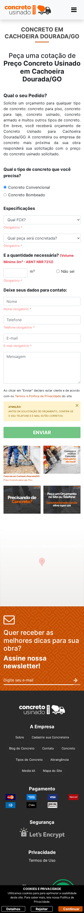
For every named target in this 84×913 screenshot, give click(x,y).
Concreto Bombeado (26, 194)
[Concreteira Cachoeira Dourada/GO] (22, 503)
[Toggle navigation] (74, 9)
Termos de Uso (42, 860)
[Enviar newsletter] (77, 680)
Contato (48, 748)
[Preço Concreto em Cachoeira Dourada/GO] (61, 503)
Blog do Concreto (22, 748)
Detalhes (13, 909)
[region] (42, 566)
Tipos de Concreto (29, 759)
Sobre (19, 737)
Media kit (28, 771)
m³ (32, 271)
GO (57, 79)
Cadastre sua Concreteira (50, 737)
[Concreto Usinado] (42, 709)
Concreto (68, 748)
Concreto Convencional (29, 187)
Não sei (67, 271)
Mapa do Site (52, 771)
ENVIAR (42, 432)
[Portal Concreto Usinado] (27, 10)
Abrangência (59, 759)
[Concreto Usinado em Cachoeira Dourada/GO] (61, 463)
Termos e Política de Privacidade (38, 396)
